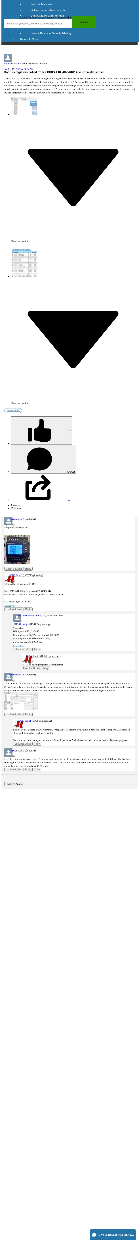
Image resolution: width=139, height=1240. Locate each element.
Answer (71, 471)
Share (68, 500)
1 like (37, 769)
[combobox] (50, 23)
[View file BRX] (24, 106)
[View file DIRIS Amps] (17, 546)
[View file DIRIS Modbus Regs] (24, 260)
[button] (73, 240)
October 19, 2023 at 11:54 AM (18, 69)
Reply (28, 568)
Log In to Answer (14, 784)
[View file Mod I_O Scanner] (17, 701)
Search (84, 22)
